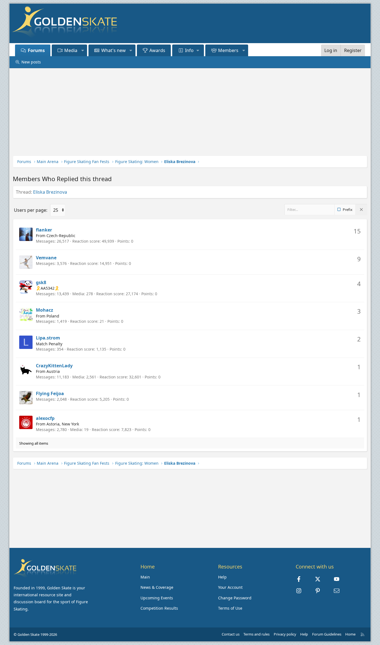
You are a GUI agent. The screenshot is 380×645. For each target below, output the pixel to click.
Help (222, 577)
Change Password (234, 597)
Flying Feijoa (50, 393)
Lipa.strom (48, 338)
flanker (44, 230)
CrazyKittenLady (54, 366)
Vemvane (46, 258)
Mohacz (44, 310)
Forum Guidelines (326, 634)
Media (70, 50)
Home (350, 634)
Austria (53, 371)
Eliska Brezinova (50, 192)
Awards (157, 50)
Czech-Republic (60, 235)
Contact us (231, 634)
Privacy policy (285, 634)
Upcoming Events (156, 597)
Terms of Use (230, 608)
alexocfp (45, 418)
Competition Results (159, 608)
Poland (52, 316)
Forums (36, 50)
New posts (31, 62)
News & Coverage (156, 587)
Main (145, 577)
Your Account (230, 587)
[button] (82, 50)
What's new (113, 50)
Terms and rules (256, 634)
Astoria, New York (62, 424)
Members (228, 50)
